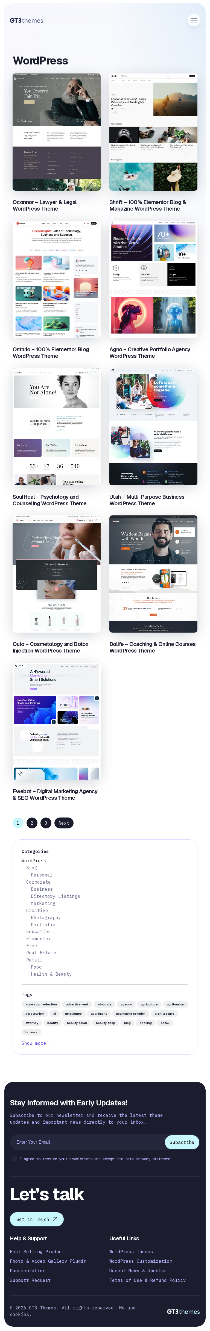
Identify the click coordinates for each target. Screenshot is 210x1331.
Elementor (38, 938)
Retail (34, 960)
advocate (104, 1004)
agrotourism (34, 1014)
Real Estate (41, 952)
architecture (164, 1014)
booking (146, 1023)
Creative (37, 910)
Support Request (30, 1280)
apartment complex (130, 1014)
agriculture (149, 1004)
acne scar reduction (41, 1004)
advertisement (77, 1004)
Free (31, 945)
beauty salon (77, 1023)
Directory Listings (55, 896)
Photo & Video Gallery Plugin (48, 1261)
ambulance (73, 1014)
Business (42, 889)
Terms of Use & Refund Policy (147, 1280)
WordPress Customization (140, 1261)
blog (127, 1023)
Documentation (27, 1271)
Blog (31, 867)
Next (64, 823)
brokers (31, 1032)
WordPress (34, 860)
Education (38, 931)
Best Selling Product (37, 1252)
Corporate (38, 882)
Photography (46, 917)
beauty (52, 1023)
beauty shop (105, 1023)
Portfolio (43, 924)
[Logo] (26, 20)
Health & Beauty (51, 974)
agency (126, 1004)
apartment (99, 1014)
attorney (31, 1023)
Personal (42, 875)
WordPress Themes (131, 1252)
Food (36, 967)
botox (165, 1023)
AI (54, 1014)
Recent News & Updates (138, 1271)
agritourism (176, 1004)
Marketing (43, 903)
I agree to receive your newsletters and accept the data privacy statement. (96, 1158)
